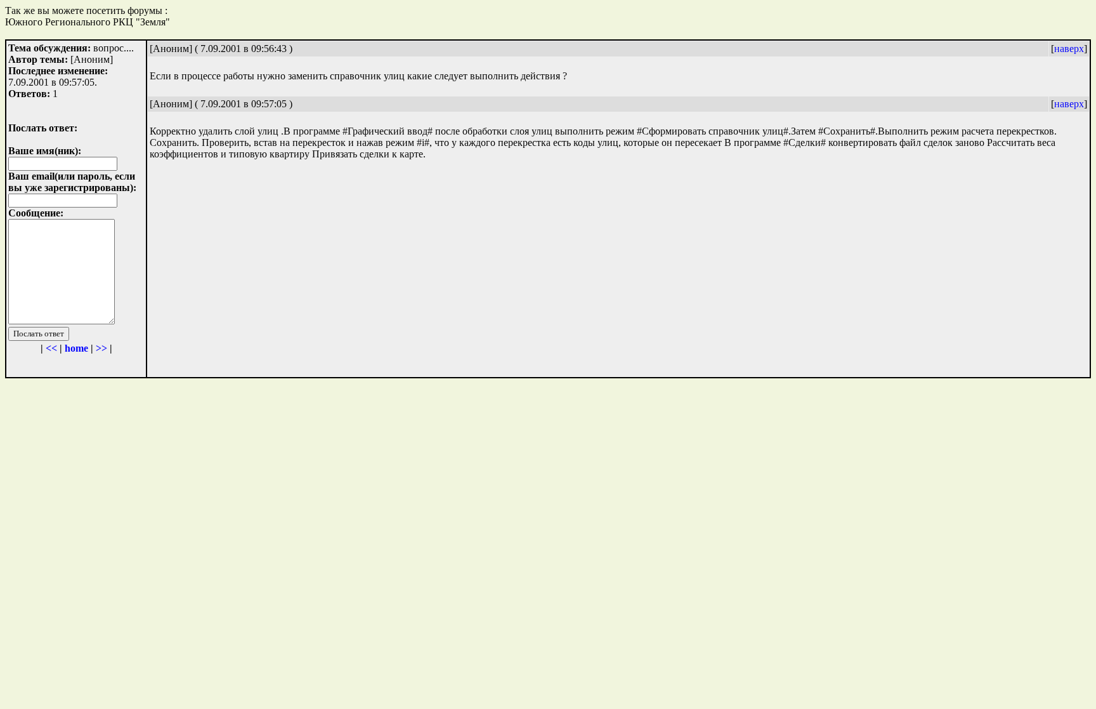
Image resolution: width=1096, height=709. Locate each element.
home (76, 348)
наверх (1069, 48)
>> (101, 348)
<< (51, 348)
